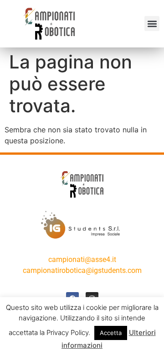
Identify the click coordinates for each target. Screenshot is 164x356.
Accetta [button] (111, 332)
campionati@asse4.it (82, 259)
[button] (151, 23)
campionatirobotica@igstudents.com (82, 270)
